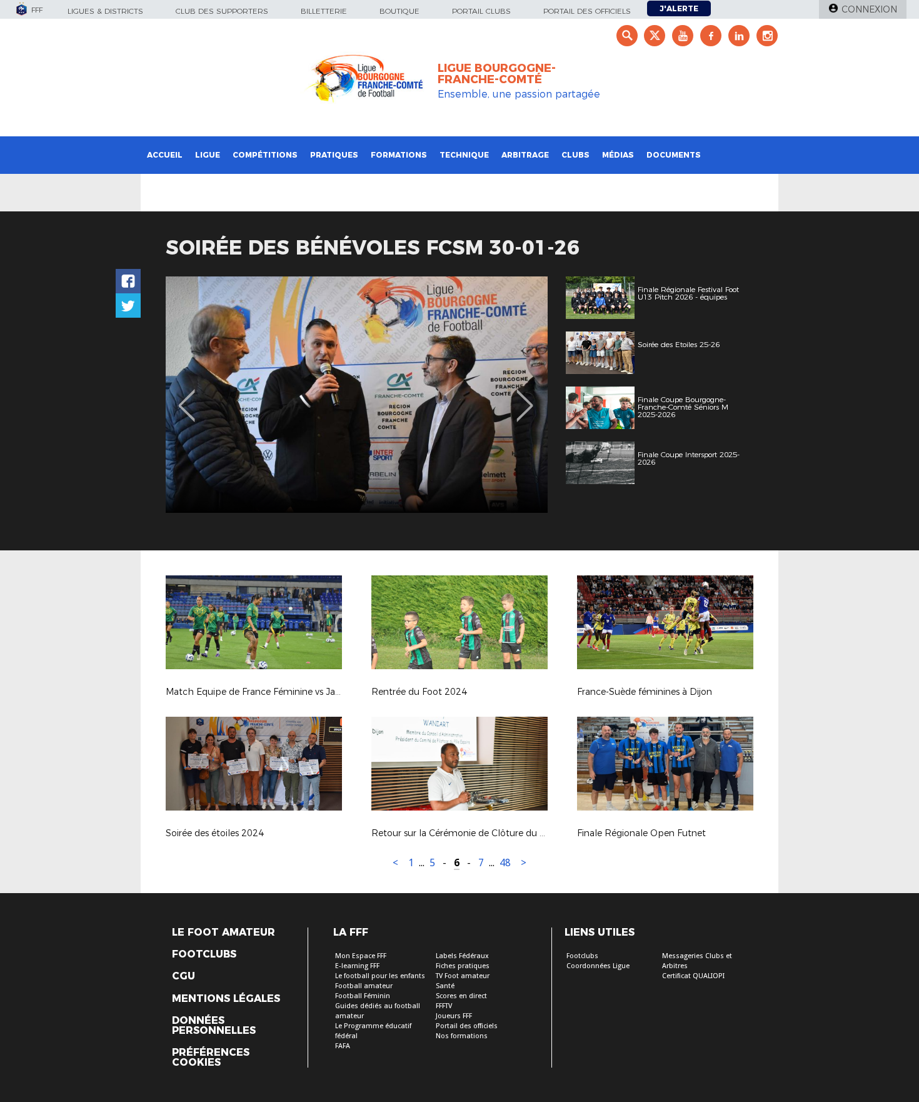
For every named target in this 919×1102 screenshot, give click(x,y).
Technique (464, 154)
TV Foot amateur (463, 976)
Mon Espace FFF (360, 956)
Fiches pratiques (463, 966)
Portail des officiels (587, 11)
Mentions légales (226, 999)
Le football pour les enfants (380, 976)
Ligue (207, 154)
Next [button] (525, 396)
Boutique (399, 11)
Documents (673, 154)
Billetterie (324, 11)
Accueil (165, 154)
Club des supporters (222, 11)
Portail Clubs (481, 11)
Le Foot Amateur (223, 933)
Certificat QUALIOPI (693, 976)
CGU (183, 976)
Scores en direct (461, 996)
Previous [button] (187, 396)
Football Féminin (362, 996)
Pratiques (334, 154)
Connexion (869, 9)
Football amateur (364, 986)
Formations (399, 154)
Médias (618, 154)
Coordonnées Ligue (598, 966)
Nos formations (462, 1036)
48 (505, 863)
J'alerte (679, 8)
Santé (445, 986)
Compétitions (265, 154)
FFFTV (444, 1006)
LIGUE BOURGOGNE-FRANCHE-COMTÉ (497, 73)
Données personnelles (214, 1026)
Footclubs (204, 954)
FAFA (342, 1046)
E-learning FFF (357, 966)
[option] (357, 394)
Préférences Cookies (210, 1058)
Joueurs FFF (454, 1016)
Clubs (575, 154)
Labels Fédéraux (462, 956)
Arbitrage (525, 154)
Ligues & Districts (105, 11)
